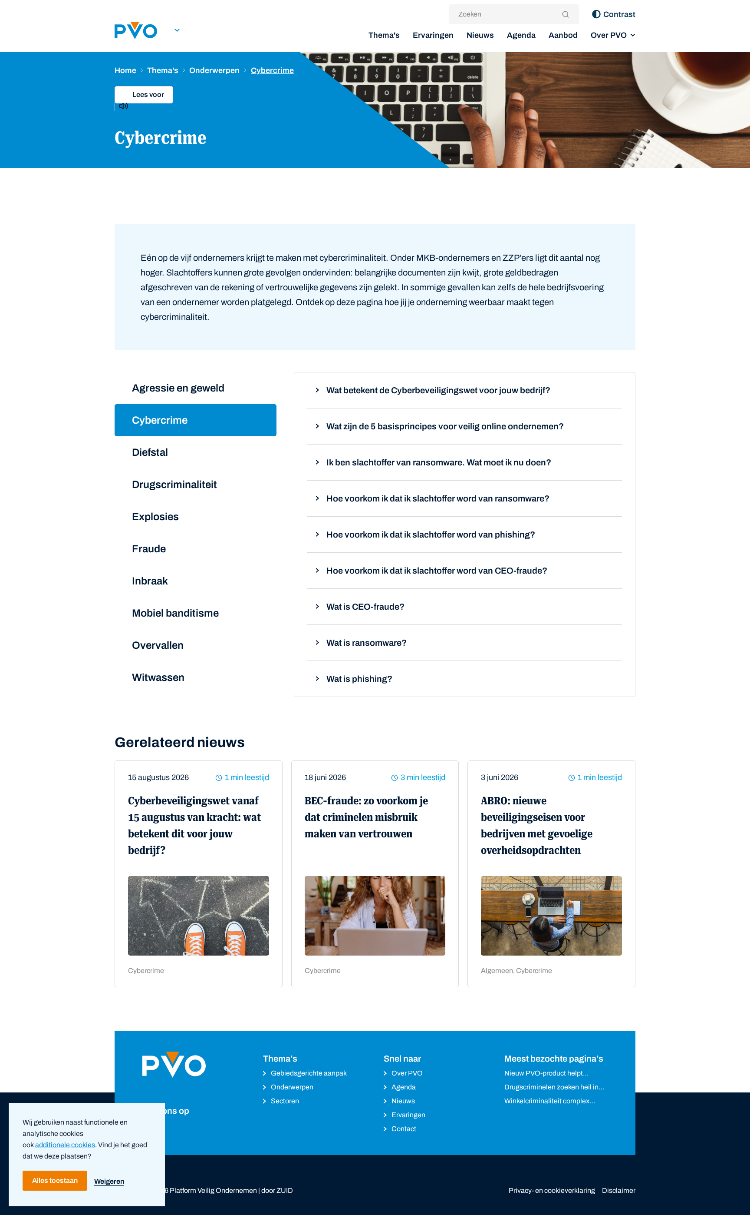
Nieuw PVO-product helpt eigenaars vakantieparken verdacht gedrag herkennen (546, 1074)
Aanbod (563, 35)
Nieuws (480, 35)
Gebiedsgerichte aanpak (309, 1073)
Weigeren (109, 1181)
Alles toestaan (55, 1180)
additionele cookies (65, 1145)
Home (125, 70)
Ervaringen (433, 35)
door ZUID (277, 1190)
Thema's (384, 35)
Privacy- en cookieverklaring (552, 1190)
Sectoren (285, 1101)
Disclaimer (618, 1190)
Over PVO (609, 35)
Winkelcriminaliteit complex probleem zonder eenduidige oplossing (548, 1101)
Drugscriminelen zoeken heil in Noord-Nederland (551, 1087)
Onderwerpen (214, 70)
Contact (403, 1128)
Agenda (521, 35)
